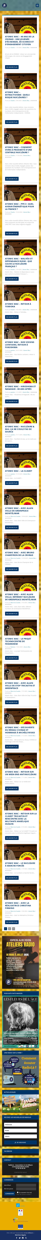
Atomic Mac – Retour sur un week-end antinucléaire (21, 773)
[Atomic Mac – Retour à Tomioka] (20, 293)
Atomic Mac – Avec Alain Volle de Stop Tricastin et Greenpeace (20, 686)
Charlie (13, 47)
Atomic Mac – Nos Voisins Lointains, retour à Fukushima (19, 345)
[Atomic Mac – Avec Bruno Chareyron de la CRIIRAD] (20, 541)
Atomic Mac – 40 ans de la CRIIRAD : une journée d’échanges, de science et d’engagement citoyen (19, 40)
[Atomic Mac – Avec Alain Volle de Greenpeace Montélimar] (20, 497)
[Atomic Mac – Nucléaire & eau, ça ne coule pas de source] (20, 415)
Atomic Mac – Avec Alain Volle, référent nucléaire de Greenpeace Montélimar (20, 597)
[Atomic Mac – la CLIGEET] (20, 460)
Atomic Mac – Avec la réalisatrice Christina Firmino (18, 905)
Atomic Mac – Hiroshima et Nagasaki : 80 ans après (20, 387)
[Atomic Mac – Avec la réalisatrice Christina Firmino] (20, 892)
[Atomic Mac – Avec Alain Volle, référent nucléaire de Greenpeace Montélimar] (20, 583)
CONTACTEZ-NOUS (20, 1172)
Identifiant (7, 1185)
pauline (13, 350)
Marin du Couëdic (15, 516)
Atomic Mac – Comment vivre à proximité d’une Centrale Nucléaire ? (18, 150)
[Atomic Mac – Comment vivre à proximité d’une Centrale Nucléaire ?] (20, 136)
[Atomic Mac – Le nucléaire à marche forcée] (20, 852)
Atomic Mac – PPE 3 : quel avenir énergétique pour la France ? (19, 206)
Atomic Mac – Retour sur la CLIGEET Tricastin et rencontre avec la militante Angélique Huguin (21, 818)
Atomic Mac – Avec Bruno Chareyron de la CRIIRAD (19, 553)
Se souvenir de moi (25, 1192)
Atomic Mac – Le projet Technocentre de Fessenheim (18, 641)
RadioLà (13, 647)
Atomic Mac (26, 47)
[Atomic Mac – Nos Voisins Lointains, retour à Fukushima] (20, 331)
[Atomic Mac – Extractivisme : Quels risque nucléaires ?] (20, 81)
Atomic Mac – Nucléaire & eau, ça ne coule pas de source (19, 429)
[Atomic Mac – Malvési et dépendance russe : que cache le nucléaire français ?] (20, 247)
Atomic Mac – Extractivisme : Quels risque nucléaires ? (17, 95)
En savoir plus (11, 67)
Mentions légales (20, 1235)
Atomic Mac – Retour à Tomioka (18, 305)
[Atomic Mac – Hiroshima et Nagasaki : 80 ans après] (20, 375)
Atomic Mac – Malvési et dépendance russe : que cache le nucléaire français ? (19, 262)
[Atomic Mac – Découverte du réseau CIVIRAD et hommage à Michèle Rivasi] (20, 716)
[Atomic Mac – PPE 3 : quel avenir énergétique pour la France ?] (20, 193)
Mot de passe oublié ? (24, 1194)
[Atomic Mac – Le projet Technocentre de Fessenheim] (20, 627)
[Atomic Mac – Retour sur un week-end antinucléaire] (20, 761)
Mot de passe (8, 1189)
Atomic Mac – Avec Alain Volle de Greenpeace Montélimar (19, 511)
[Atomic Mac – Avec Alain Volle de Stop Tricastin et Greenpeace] (20, 672)
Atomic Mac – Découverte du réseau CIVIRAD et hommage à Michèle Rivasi (20, 730)
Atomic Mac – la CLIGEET (18, 471)
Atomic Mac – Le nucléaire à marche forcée (20, 864)
